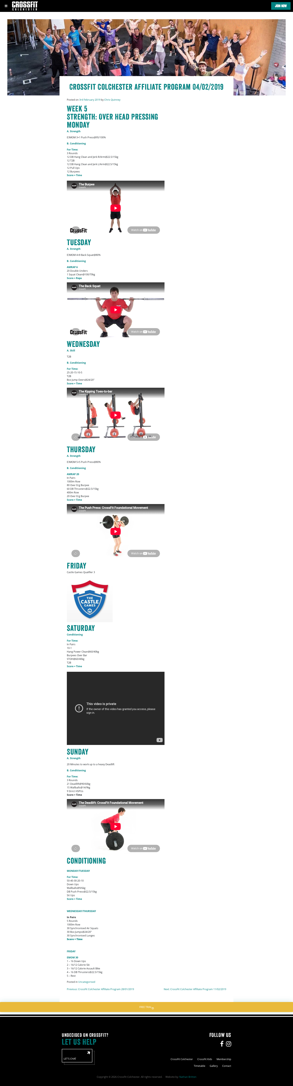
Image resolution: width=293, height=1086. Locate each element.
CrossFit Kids (204, 1059)
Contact (226, 1066)
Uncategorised (86, 982)
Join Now (281, 6)
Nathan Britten (187, 1077)
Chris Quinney (112, 99)
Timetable (199, 1066)
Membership (224, 1059)
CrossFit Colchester (182, 1059)
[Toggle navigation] (6, 6)
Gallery (214, 1066)
